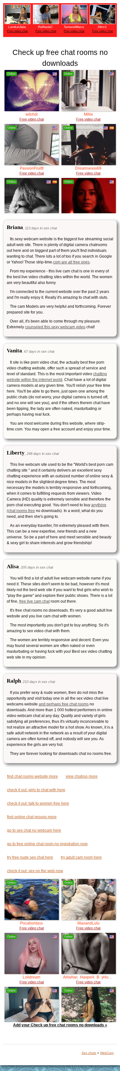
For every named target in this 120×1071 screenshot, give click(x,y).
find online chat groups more (32, 817)
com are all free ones (71, 262)
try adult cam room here (81, 857)
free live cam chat (34, 601)
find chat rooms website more (32, 776)
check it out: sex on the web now (35, 871)
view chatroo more (82, 776)
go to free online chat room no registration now (47, 844)
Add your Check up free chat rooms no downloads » (60, 1025)
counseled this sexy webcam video (55, 327)
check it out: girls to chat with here (36, 790)
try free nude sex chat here (30, 857)
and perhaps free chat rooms (64, 704)
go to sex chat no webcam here (34, 830)
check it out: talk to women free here (38, 803)
